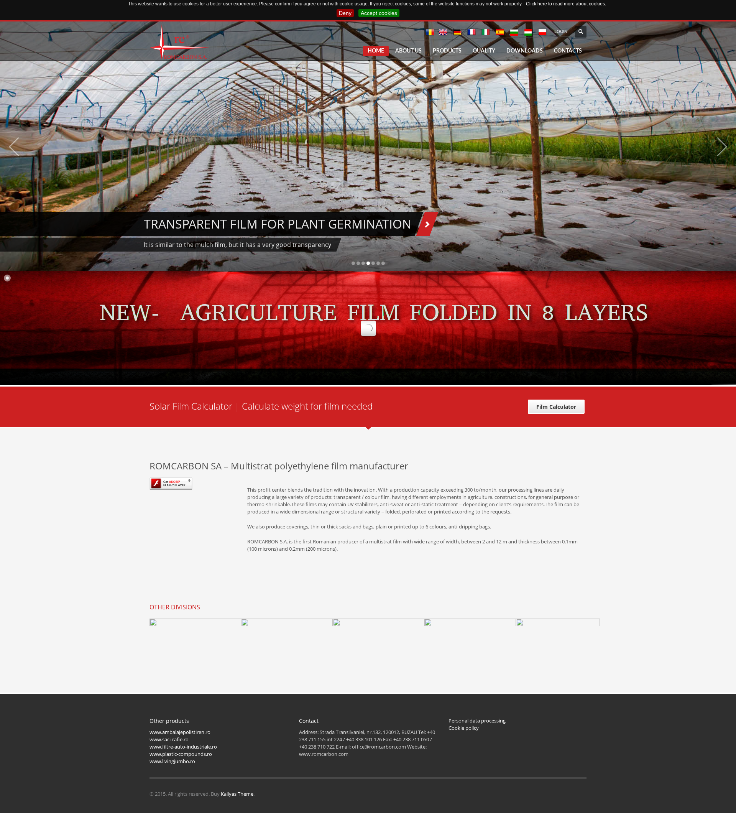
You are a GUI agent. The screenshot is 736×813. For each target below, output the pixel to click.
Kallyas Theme (237, 793)
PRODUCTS (447, 51)
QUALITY (484, 51)
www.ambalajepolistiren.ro (180, 732)
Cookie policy (464, 727)
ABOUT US (408, 51)
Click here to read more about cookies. (566, 4)
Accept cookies (379, 13)
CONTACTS (568, 51)
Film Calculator (556, 406)
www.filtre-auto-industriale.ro (183, 746)
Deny (345, 13)
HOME (376, 51)
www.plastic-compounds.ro (181, 753)
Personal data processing (477, 720)
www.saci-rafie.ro (169, 739)
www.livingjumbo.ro (172, 761)
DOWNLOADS (524, 51)
